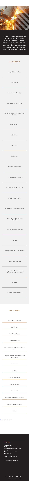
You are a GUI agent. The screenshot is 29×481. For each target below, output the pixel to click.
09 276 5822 (7, 455)
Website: (10, 478)
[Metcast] (12, 3)
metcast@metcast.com (10, 456)
